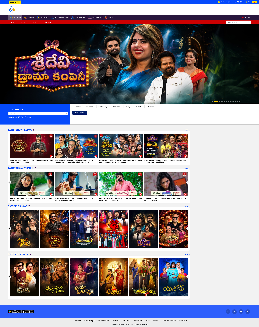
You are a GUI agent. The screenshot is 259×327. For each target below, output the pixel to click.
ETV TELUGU (17, 17)
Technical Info (137, 321)
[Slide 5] (224, 101)
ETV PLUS (31, 17)
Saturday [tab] (139, 107)
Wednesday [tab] (103, 107)
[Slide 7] (228, 101)
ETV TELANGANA (80, 17)
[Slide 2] (214, 101)
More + (187, 130)
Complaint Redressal (169, 321)
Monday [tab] (78, 107)
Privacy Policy (88, 321)
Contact (147, 321)
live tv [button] (246, 17)
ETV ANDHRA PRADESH (61, 17)
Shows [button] (35, 22)
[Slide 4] (222, 101)
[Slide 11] (237, 101)
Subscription (183, 321)
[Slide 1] (212, 101)
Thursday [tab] (116, 107)
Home (13, 22)
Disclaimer (116, 321)
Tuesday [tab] (89, 107)
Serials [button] (23, 22)
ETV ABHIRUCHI (96, 17)
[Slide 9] (233, 101)
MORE (254, 2)
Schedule (48, 22)
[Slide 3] (218, 101)
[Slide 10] (235, 101)
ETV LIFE (111, 17)
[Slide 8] (230, 101)
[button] (19, 64)
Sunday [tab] (151, 107)
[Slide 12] (239, 101)
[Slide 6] (226, 101)
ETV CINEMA (44, 17)
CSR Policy (126, 321)
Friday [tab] (128, 107)
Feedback (156, 321)
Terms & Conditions (102, 321)
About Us (78, 321)
